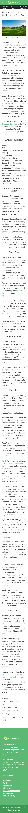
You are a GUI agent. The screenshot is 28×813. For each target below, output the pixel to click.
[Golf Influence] (14, 2)
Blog (6, 699)
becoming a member (10, 677)
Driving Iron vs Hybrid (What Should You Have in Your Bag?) (12, 711)
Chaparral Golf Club (9, 124)
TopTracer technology (14, 463)
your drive (6, 456)
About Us (7, 788)
